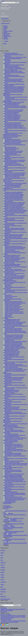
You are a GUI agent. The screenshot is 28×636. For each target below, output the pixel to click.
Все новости (4, 607)
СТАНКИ (5, 318)
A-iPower (3, 550)
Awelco (2, 584)
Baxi (2, 594)
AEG (2, 560)
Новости (5, 27)
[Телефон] (3, 46)
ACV (2, 555)
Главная (5, 25)
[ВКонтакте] (1, 624)
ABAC (2, 552)
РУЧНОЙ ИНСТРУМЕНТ (9, 280)
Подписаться (17, 605)
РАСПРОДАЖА (7, 503)
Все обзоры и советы (6, 614)
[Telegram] (7, 624)
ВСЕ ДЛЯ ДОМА (7, 468)
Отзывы (5, 37)
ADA (2, 557)
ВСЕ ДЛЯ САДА (7, 138)
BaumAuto (3, 591)
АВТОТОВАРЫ (7, 373)
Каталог (5, 28)
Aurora (2, 579)
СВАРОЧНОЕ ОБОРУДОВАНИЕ (11, 185)
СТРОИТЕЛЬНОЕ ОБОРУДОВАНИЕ (12, 235)
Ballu (2, 586)
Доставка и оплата (7, 31)
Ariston (2, 574)
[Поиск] (3, 48)
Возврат (5, 32)
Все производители (5, 599)
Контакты (5, 38)
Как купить (6, 34)
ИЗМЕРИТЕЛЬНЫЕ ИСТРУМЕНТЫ (12, 476)
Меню (4, 43)
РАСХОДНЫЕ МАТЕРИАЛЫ (10, 426)
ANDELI (3, 569)
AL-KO (2, 565)
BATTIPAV (3, 589)
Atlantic (2, 577)
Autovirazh (3, 582)
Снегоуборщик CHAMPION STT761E (12, 521)
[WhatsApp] (6, 624)
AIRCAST (3, 562)
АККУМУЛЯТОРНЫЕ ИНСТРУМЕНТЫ (13, 102)
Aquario (2, 572)
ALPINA (3, 567)
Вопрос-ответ (6, 33)
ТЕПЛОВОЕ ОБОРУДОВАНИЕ (11, 265)
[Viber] (4, 624)
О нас (4, 29)
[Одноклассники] (2, 624)
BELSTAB (3, 596)
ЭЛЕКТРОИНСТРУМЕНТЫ (10, 53)
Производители (7, 36)
